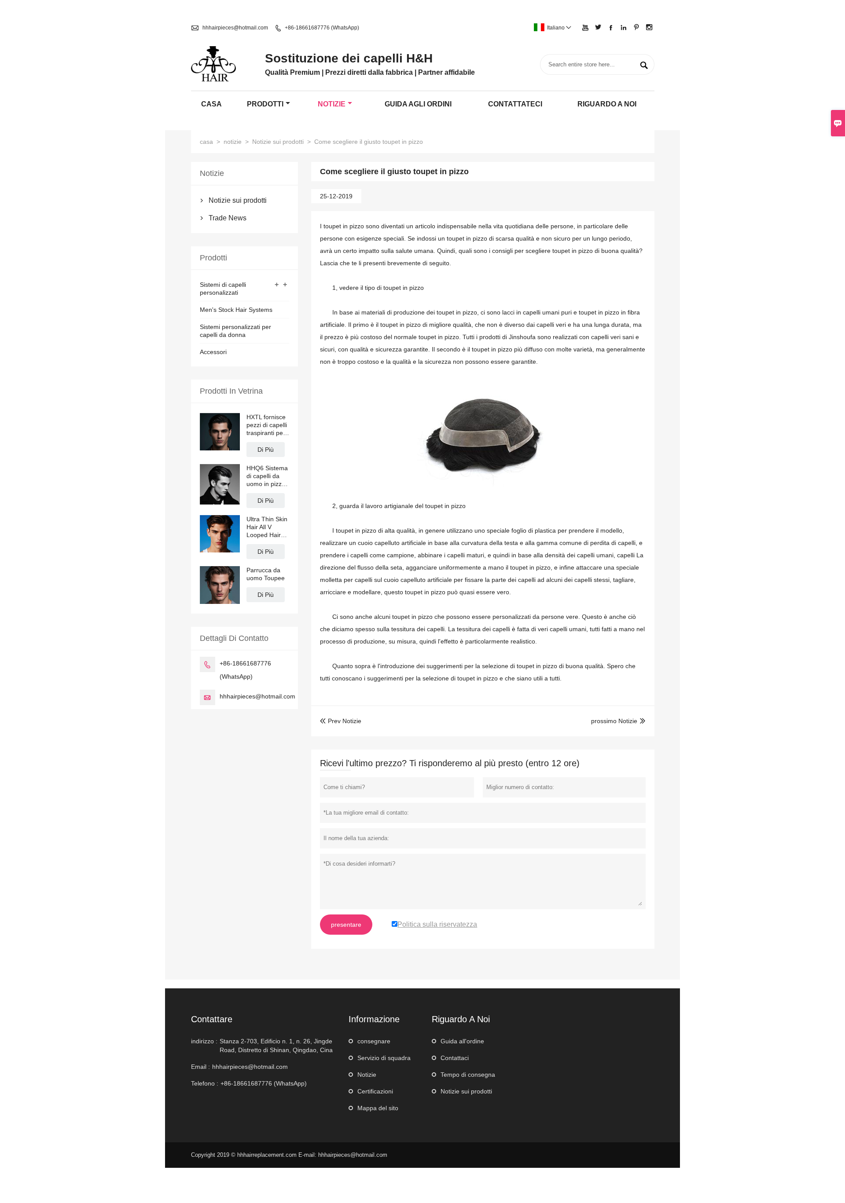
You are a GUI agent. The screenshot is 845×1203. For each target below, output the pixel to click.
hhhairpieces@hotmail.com (235, 28)
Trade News (227, 218)
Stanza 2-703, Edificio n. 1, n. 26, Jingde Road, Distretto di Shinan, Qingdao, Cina (276, 1045)
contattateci (515, 104)
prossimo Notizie (614, 720)
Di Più (265, 449)
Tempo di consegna (468, 1074)
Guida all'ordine (462, 1041)
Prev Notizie (340, 720)
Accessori (213, 351)
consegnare (373, 1041)
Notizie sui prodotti (278, 141)
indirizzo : (204, 1041)
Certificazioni (375, 1091)
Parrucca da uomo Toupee (265, 574)
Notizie (366, 1074)
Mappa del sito (377, 1108)
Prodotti (265, 104)
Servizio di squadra (384, 1057)
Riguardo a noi (606, 104)
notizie (331, 104)
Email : (200, 1066)
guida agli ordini (418, 104)
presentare (346, 924)
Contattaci (455, 1057)
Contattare (211, 1019)
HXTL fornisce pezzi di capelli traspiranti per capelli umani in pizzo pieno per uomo (266, 425)
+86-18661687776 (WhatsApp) (322, 28)
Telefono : (204, 1083)
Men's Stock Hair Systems (236, 309)
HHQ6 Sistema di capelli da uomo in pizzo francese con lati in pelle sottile (267, 476)
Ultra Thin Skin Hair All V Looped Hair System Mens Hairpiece (266, 527)
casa (211, 104)
